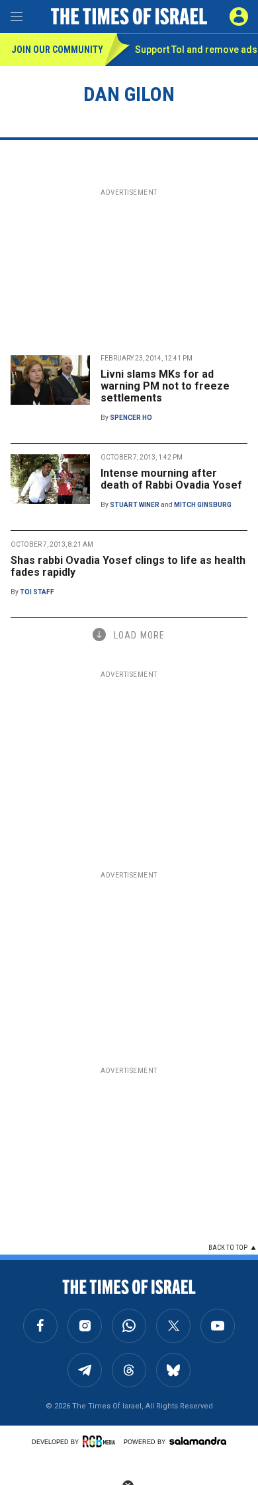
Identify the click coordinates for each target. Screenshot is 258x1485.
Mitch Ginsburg (203, 504)
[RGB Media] (101, 1441)
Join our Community (57, 49)
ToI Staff (37, 592)
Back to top (227, 1247)
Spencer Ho (131, 417)
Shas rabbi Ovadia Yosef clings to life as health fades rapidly (128, 566)
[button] (239, 16)
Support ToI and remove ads (196, 49)
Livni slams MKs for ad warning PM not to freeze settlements (165, 386)
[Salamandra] (197, 1441)
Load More (139, 635)
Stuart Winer (134, 504)
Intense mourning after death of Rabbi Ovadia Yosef (171, 479)
